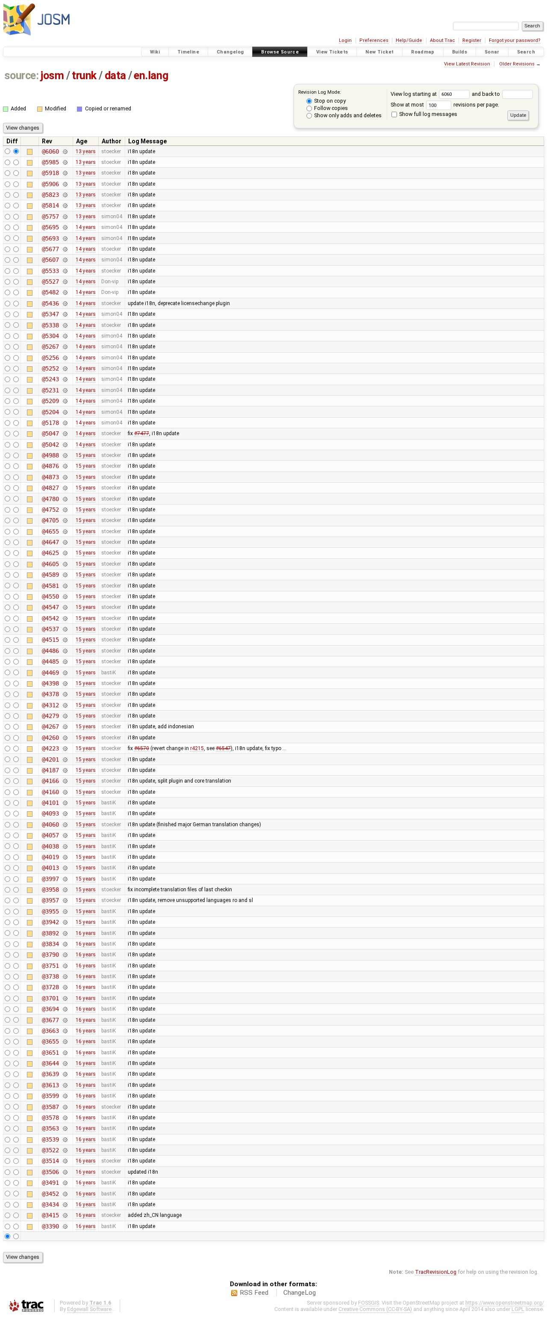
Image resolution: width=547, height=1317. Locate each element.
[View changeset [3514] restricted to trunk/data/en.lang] (65, 1160)
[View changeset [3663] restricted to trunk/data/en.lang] (65, 1030)
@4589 (50, 574)
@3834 (50, 943)
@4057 (50, 835)
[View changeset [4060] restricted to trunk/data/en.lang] (65, 824)
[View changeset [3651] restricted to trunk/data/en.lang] (65, 1052)
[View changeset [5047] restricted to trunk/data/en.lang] (65, 433)
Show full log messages (427, 114)
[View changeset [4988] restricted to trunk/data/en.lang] (65, 455)
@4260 (50, 737)
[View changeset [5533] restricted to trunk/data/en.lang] (65, 270)
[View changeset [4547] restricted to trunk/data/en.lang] (65, 607)
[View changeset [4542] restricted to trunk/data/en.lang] (65, 618)
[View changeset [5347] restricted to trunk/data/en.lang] (65, 314)
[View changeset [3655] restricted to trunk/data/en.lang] (65, 1041)
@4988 (50, 455)
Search (526, 52)
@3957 (50, 900)
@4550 (50, 596)
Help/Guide (409, 40)
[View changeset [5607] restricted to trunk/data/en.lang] (65, 259)
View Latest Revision (467, 64)
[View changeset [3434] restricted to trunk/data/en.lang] (65, 1204)
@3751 (50, 965)
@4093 (50, 813)
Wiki (155, 52)
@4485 (50, 661)
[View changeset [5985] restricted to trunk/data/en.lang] (65, 162)
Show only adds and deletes (347, 115)
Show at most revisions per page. (445, 104)
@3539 (50, 1139)
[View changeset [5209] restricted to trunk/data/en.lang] (65, 400)
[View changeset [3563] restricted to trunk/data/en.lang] (65, 1128)
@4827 (50, 487)
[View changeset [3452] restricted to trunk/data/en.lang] (65, 1193)
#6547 (223, 748)
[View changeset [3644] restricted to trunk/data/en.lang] (65, 1063)
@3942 (50, 922)
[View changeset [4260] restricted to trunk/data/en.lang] (65, 737)
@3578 (50, 1117)
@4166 (50, 780)
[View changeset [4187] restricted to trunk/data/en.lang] (65, 770)
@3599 (50, 1095)
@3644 (50, 1063)
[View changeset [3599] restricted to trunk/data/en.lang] (65, 1095)
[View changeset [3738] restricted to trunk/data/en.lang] (65, 976)
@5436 (50, 303)
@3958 (50, 889)
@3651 (50, 1052)
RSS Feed (254, 1292)
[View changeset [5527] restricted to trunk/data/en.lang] (65, 281)
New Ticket (379, 52)
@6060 (50, 151)
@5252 (50, 368)
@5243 (50, 379)
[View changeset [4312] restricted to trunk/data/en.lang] (65, 705)
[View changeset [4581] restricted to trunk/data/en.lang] (65, 585)
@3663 (50, 1030)
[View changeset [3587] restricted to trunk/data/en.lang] (65, 1106)
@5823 (50, 194)
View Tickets (332, 52)
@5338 (50, 325)
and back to (486, 94)
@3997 (50, 878)
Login (345, 40)
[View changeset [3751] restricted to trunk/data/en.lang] (65, 965)
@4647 (50, 542)
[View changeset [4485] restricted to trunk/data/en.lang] (65, 661)
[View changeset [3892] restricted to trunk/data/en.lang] (65, 933)
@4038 (50, 846)
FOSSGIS (368, 1302)
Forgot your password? (515, 40)
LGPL (518, 1309)
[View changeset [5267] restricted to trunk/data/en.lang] (65, 346)
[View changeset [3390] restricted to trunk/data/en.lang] (65, 1226)
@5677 (50, 249)
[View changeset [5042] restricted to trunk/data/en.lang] (65, 444)
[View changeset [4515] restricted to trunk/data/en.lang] (65, 639)
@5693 (50, 238)
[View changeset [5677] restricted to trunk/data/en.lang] (65, 249)
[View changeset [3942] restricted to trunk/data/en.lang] (65, 922)
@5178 (50, 422)
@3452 (50, 1193)
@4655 (50, 531)
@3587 (50, 1106)
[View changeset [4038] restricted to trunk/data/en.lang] (65, 846)
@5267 (50, 346)
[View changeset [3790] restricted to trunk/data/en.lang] (65, 954)
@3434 (50, 1204)
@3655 (50, 1041)
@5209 (50, 400)
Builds (459, 52)
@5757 (50, 216)
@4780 (50, 498)
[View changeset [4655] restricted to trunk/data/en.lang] (65, 531)
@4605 (50, 564)
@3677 (50, 1020)
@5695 (50, 227)
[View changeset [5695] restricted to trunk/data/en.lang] (65, 227)
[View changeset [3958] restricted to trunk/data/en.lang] (65, 889)
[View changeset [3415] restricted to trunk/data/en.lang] (65, 1215)
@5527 (50, 281)
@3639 (50, 1074)
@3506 (50, 1172)
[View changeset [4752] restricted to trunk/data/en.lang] (65, 509)
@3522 (50, 1150)
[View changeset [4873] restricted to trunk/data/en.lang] (65, 477)
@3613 (50, 1085)
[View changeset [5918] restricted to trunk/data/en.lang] (65, 172)
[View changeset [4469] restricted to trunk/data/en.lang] (65, 672)
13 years (86, 151)
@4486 (50, 650)
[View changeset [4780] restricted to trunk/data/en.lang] (65, 498)
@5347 (50, 314)
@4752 (50, 509)
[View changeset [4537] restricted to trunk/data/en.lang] (65, 629)
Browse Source (280, 52)
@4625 (50, 552)
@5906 (50, 184)
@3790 (50, 954)
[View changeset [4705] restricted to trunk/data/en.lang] (65, 520)
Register (471, 40)
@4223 (50, 748)
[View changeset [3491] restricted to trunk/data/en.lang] (65, 1182)
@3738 (50, 976)
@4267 (50, 726)
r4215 (197, 748)
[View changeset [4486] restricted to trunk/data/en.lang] (65, 650)
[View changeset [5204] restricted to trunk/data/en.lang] (65, 412)
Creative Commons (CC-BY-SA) (375, 1309)
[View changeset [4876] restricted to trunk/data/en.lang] (65, 466)
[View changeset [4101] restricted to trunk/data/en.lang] (65, 802)
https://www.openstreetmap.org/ (504, 1302)
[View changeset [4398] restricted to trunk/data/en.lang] (65, 683)
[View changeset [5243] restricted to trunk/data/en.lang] (65, 379)
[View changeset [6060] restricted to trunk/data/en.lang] (65, 151)
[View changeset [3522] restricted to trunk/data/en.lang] (65, 1150)
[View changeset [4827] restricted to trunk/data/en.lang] (65, 487)
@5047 (50, 433)
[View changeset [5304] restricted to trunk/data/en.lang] (65, 335)
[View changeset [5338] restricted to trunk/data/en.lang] (65, 325)
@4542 (50, 618)
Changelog (230, 52)
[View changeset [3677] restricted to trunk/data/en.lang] (65, 1020)
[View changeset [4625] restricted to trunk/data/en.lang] (65, 552)
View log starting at (414, 94)
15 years (86, 455)
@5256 (50, 357)
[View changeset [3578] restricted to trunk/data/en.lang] (65, 1117)
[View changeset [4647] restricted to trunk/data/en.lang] (65, 542)
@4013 (50, 867)
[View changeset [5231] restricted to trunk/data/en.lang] (65, 390)
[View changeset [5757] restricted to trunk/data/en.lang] (65, 216)
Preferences (373, 40)
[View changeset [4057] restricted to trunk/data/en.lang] (65, 835)
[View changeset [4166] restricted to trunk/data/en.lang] (65, 780)
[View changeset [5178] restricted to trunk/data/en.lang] (65, 422)
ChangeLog (299, 1292)
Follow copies (330, 108)
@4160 (50, 792)
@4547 (50, 607)
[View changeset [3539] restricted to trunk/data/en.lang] (65, 1139)
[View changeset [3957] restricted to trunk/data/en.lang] (65, 900)
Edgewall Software (89, 1309)
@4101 (50, 802)
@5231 (50, 390)
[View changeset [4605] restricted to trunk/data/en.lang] (65, 564)
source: (21, 75)
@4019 (50, 857)
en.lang (151, 75)
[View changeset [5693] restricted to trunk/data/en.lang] (65, 238)
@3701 (50, 998)
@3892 (50, 933)
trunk (84, 75)
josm (52, 75)
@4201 (50, 759)
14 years (86, 227)
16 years (86, 933)
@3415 (50, 1215)
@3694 (50, 1009)
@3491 (50, 1182)
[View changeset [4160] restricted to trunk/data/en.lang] (65, 792)
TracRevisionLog (435, 1272)
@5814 (50, 205)
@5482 (50, 292)
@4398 (50, 683)
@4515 (50, 639)
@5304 (50, 335)
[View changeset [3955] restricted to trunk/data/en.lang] (65, 911)
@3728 (50, 987)
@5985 (50, 162)
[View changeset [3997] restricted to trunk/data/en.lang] (65, 878)
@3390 (50, 1226)
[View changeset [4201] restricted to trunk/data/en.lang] (65, 759)
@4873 (50, 477)
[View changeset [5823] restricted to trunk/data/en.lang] (65, 194)
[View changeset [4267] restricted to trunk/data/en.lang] (65, 726)
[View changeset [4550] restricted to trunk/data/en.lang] (65, 596)
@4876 (50, 466)
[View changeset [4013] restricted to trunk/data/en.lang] (65, 867)
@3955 (50, 911)
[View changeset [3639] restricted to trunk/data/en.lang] (65, 1074)
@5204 (50, 412)
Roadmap (423, 52)
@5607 (50, 259)
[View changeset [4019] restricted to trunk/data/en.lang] (65, 857)
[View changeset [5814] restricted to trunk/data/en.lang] (65, 205)
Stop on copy (329, 101)
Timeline (188, 52)
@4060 (50, 824)
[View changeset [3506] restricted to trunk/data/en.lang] (65, 1172)
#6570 (141, 748)
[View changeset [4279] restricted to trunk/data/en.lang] (65, 715)
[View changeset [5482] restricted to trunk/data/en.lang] (65, 292)
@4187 (50, 770)
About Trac (442, 40)
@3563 (50, 1128)
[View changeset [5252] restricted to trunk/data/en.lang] (65, 368)
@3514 (50, 1160)
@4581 (50, 585)
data (115, 75)
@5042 (50, 444)
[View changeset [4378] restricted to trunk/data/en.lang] (65, 694)
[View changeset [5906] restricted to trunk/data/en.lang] (65, 184)
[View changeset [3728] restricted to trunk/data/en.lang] (65, 987)
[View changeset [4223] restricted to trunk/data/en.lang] (65, 748)
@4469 (50, 672)
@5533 (50, 270)
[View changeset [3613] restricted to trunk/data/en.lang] (65, 1085)
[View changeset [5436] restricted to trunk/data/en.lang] (65, 303)
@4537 (50, 629)
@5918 (50, 172)
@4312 (50, 705)
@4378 (50, 694)
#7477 (141, 433)
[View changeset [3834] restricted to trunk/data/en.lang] (65, 943)
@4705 (50, 520)
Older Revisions (517, 64)
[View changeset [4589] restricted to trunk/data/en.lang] (65, 574)
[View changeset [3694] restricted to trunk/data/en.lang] (65, 1009)
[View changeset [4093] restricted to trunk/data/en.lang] (65, 813)
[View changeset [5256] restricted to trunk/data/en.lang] (65, 357)
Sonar (492, 52)
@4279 (50, 715)
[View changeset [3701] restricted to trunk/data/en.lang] (65, 998)
